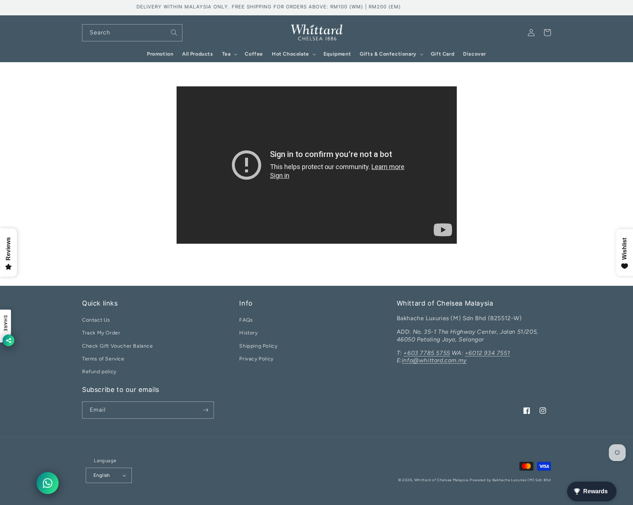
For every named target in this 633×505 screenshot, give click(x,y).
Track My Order (101, 333)
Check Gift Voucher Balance (117, 346)
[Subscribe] (205, 410)
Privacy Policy (256, 359)
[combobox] (132, 33)
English (101, 475)
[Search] (174, 33)
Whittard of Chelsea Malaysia (441, 480)
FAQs (246, 320)
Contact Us (96, 320)
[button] (229, 54)
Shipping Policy (258, 346)
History (248, 333)
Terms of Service (103, 359)
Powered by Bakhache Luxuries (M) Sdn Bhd (510, 480)
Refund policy (99, 372)
